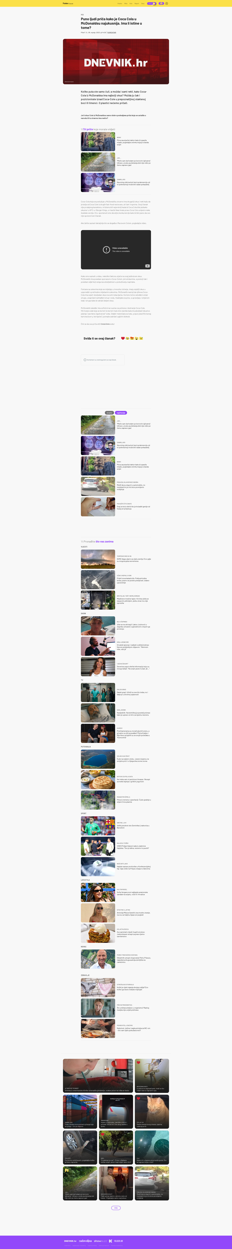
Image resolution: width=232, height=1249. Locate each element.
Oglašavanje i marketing (79, 1245)
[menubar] (167, 3)
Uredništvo (67, 1245)
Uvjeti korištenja (92, 1245)
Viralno (119, 3)
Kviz (131, 3)
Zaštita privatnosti (104, 1245)
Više (116, 1208)
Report (137, 3)
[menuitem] (167, 3)
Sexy (142, 3)
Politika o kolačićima (117, 1245)
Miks (125, 3)
